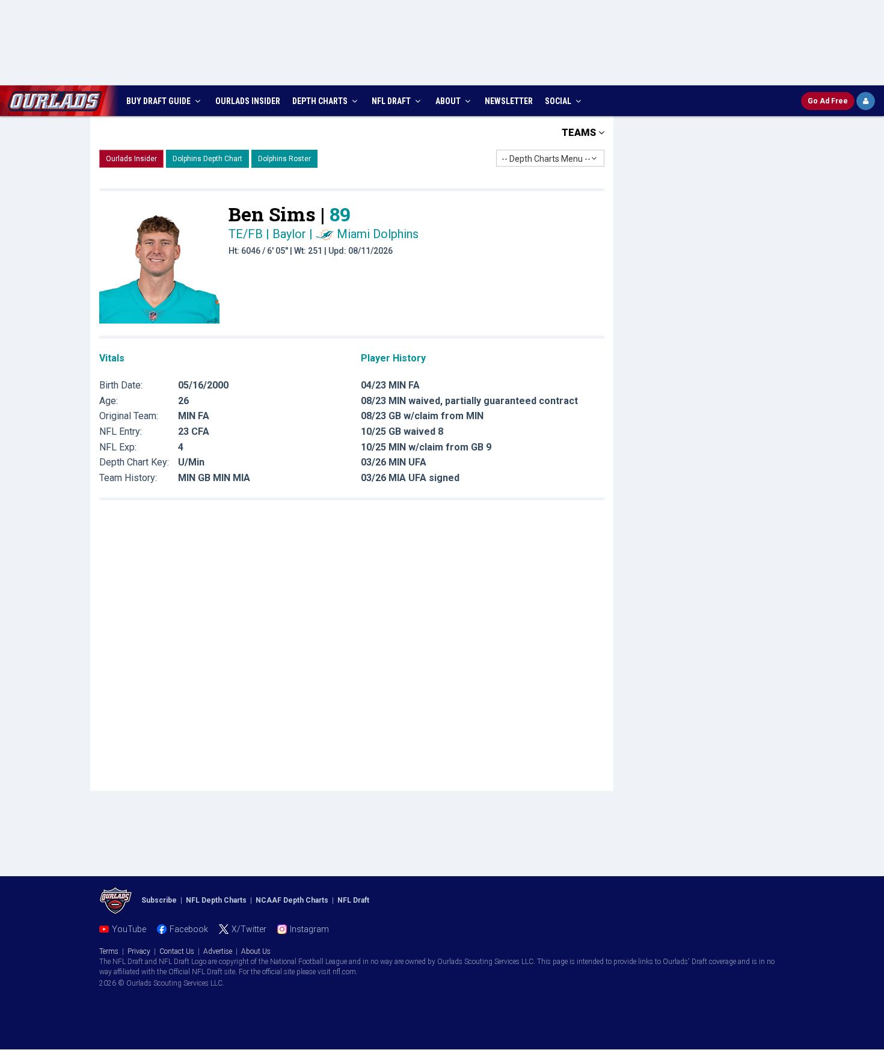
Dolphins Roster (284, 159)
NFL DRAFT (392, 101)
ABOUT (448, 101)
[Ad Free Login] (865, 101)
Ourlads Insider (131, 159)
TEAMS (580, 132)
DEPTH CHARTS (320, 101)
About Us (256, 951)
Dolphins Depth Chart (207, 159)
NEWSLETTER (509, 101)
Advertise (217, 951)
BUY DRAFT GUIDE (159, 101)
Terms (108, 951)
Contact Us (176, 951)
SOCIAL (559, 101)
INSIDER (247, 101)
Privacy (138, 951)
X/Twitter (249, 929)
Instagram (309, 929)
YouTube (129, 929)
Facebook (189, 929)
